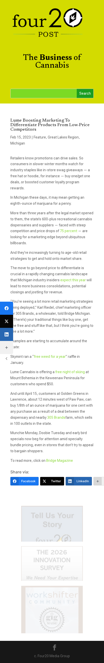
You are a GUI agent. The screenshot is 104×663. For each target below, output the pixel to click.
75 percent (68, 231)
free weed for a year (50, 357)
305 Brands (56, 417)
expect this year (73, 280)
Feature (40, 137)
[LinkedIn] (6, 334)
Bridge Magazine (59, 461)
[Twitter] (6, 321)
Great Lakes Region (63, 137)
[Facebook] (6, 308)
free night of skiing (70, 372)
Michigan (17, 143)
